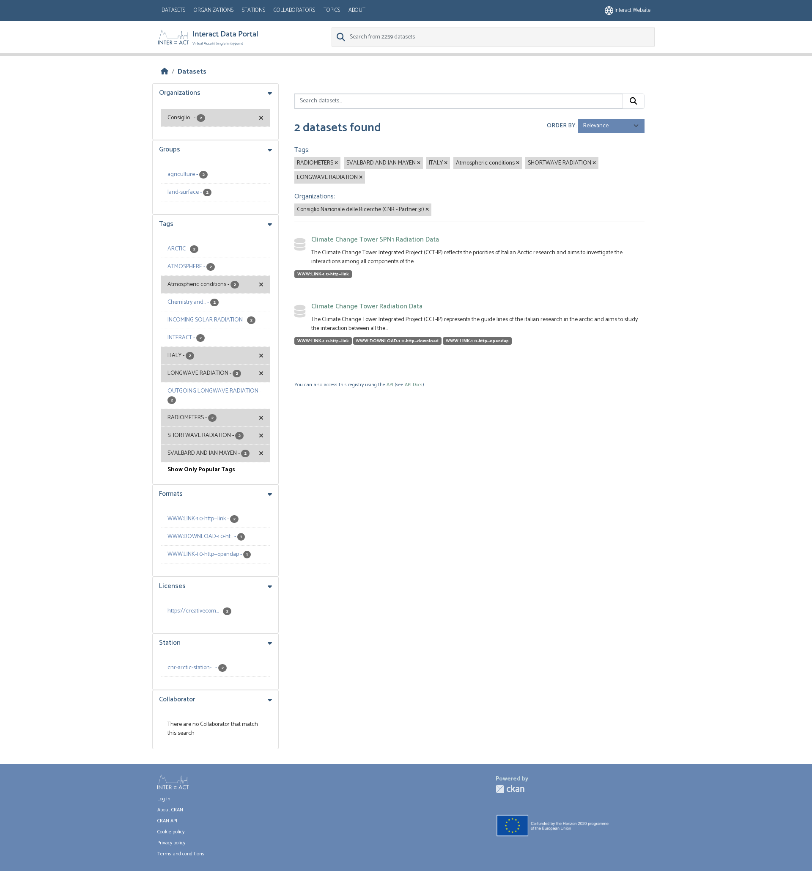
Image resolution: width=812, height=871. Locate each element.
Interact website (631, 10)
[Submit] (634, 101)
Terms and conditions (180, 854)
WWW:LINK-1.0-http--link (323, 274)
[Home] (164, 71)
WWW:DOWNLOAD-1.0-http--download (397, 341)
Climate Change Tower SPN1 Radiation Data (375, 239)
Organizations (213, 10)
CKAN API (167, 821)
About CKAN (170, 810)
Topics (332, 10)
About (356, 10)
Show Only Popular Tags (201, 470)
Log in (163, 799)
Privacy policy (171, 843)
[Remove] (336, 163)
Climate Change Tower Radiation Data (366, 306)
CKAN (510, 788)
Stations (253, 10)
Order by (561, 126)
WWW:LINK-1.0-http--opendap (477, 341)
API (390, 385)
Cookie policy (170, 832)
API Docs (413, 385)
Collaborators (294, 10)
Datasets (173, 10)
